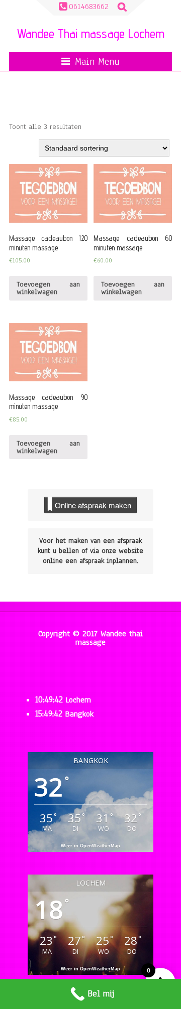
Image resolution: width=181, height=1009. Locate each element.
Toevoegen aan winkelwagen (48, 288)
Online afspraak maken (93, 505)
